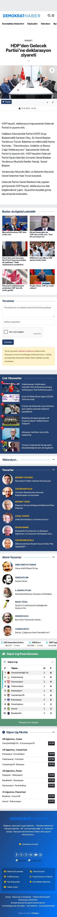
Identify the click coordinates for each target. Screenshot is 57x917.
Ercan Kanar (21, 527)
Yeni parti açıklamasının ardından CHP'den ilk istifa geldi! (13, 288)
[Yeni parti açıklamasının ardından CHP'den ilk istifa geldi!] (14, 277)
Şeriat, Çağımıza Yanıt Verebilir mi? (32, 633)
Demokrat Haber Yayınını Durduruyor (33, 481)
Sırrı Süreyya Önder (25, 565)
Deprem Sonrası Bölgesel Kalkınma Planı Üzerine (34, 506)
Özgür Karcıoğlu (24, 540)
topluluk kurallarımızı (26, 351)
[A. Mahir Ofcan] (7, 592)
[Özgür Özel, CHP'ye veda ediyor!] (42, 277)
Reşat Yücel (21, 602)
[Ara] (49, 16)
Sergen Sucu (21, 616)
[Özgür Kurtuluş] (7, 492)
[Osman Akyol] (7, 631)
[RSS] (40, 855)
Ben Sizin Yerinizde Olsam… (29, 620)
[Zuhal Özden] (7, 518)
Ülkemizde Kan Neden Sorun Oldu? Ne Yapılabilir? (34, 545)
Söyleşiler (32, 24)
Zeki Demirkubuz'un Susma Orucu (31, 519)
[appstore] (21, 861)
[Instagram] (26, 855)
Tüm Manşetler (13, 882)
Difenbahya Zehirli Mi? (28, 900)
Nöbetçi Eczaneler (15, 872)
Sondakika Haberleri (13, 24)
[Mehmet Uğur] (7, 505)
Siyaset (28, 41)
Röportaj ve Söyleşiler (21, 897)
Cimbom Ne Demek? (41, 897)
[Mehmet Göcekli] (7, 479)
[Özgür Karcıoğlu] (7, 543)
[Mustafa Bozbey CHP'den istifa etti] (14, 223)
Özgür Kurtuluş (23, 489)
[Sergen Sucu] (7, 618)
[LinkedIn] (31, 855)
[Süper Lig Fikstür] (53, 732)
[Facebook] (16, 855)
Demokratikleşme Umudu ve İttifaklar (33, 594)
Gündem (45, 24)
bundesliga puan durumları (13, 906)
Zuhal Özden (22, 516)
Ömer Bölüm (21, 578)
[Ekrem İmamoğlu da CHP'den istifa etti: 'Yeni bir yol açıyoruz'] (42, 223)
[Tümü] (53, 460)
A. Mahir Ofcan (23, 591)
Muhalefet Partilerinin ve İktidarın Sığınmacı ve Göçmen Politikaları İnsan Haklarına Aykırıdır (34, 532)
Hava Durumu (39, 872)
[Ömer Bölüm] (7, 579)
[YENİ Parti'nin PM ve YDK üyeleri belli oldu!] (42, 249)
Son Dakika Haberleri (41, 882)
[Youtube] (36, 855)
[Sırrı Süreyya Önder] (7, 566)
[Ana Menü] (53, 16)
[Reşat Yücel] (7, 605)
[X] (21, 855)
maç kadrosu (32, 906)
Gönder (8, 342)
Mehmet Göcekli (24, 478)
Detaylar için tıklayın (28, 722)
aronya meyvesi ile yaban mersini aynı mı (28, 903)
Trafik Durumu (13, 877)
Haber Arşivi (12, 887)
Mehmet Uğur (22, 502)
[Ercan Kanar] (7, 531)
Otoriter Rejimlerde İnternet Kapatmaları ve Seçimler (29, 493)
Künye (8, 897)
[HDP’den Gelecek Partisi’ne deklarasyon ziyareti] (28, 82)
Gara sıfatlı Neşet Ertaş (26, 568)
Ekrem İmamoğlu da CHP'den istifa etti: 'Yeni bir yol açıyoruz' (41, 234)
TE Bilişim (35, 913)
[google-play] (35, 861)
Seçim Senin (21, 581)
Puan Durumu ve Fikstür (43, 877)
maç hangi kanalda (47, 906)
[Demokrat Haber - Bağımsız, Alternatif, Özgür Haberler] (21, 16)
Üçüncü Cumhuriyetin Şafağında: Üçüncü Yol (31, 606)
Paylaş (8, 102)
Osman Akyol (22, 629)
